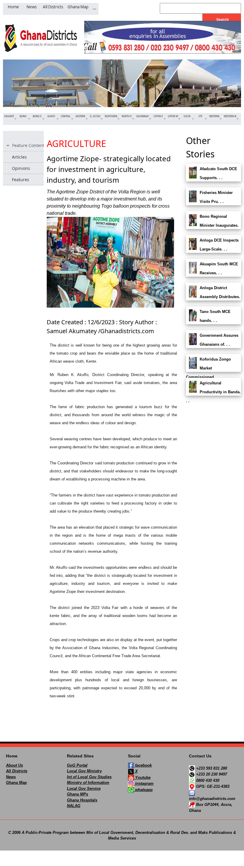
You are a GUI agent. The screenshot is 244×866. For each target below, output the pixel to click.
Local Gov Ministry (84, 771)
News (11, 777)
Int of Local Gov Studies (89, 777)
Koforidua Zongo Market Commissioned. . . (208, 368)
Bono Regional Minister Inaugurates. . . (212, 225)
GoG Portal (77, 765)
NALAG (73, 806)
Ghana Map (16, 782)
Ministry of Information (88, 782)
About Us (14, 765)
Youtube (142, 777)
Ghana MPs (77, 794)
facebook (143, 765)
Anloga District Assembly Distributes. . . (213, 297)
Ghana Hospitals (82, 800)
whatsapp (143, 789)
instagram (144, 783)
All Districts (16, 771)
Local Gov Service (84, 788)
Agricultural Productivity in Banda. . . (213, 392)
